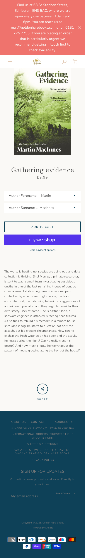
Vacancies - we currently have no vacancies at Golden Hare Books (42, 451)
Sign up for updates (42, 471)
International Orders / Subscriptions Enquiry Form (42, 436)
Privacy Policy (42, 460)
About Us (18, 422)
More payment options (42, 250)
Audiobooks (64, 422)
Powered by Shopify (42, 527)
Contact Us (40, 422)
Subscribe (63, 493)
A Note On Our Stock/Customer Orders (42, 428)
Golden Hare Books (52, 522)
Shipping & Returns (42, 444)
